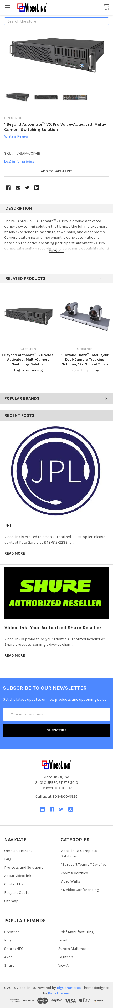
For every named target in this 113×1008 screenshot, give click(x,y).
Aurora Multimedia (74, 948)
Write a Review (16, 136)
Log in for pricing (19, 161)
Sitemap (11, 901)
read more (14, 553)
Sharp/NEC (13, 948)
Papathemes (59, 993)
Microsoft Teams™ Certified (84, 864)
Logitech (65, 957)
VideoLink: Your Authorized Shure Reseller (52, 628)
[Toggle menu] (7, 7)
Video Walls (70, 881)
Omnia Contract (18, 850)
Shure (9, 965)
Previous (101, 278)
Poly (8, 940)
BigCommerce (69, 987)
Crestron (12, 932)
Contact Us (14, 884)
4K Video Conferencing (80, 890)
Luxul (62, 940)
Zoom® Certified (74, 873)
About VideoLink (17, 876)
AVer (8, 957)
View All (64, 965)
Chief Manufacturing (76, 932)
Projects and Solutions (23, 867)
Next (108, 278)
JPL (8, 525)
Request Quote (16, 892)
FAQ (7, 859)
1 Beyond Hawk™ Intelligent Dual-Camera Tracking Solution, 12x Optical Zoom (85, 359)
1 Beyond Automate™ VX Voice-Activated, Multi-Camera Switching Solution (28, 359)
